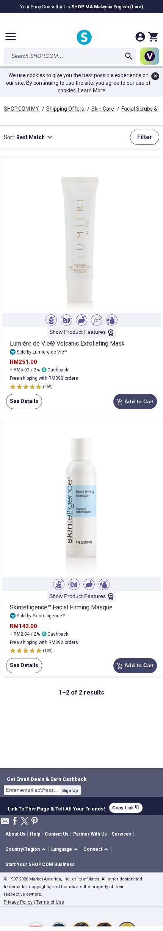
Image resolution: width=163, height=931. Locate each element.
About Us (15, 834)
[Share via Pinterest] (34, 821)
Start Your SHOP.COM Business (40, 864)
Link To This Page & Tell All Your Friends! (56, 807)
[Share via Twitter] (24, 821)
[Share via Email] (5, 823)
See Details (22, 403)
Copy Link (125, 807)
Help (35, 834)
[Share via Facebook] (15, 821)
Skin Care (103, 109)
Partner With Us (90, 834)
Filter (144, 137)
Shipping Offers (65, 109)
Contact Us (57, 834)
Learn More (91, 90)
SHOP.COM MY (22, 109)
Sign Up (70, 790)
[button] (27, 849)
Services (121, 834)
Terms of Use (50, 902)
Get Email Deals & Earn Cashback (46, 779)
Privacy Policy (18, 902)
